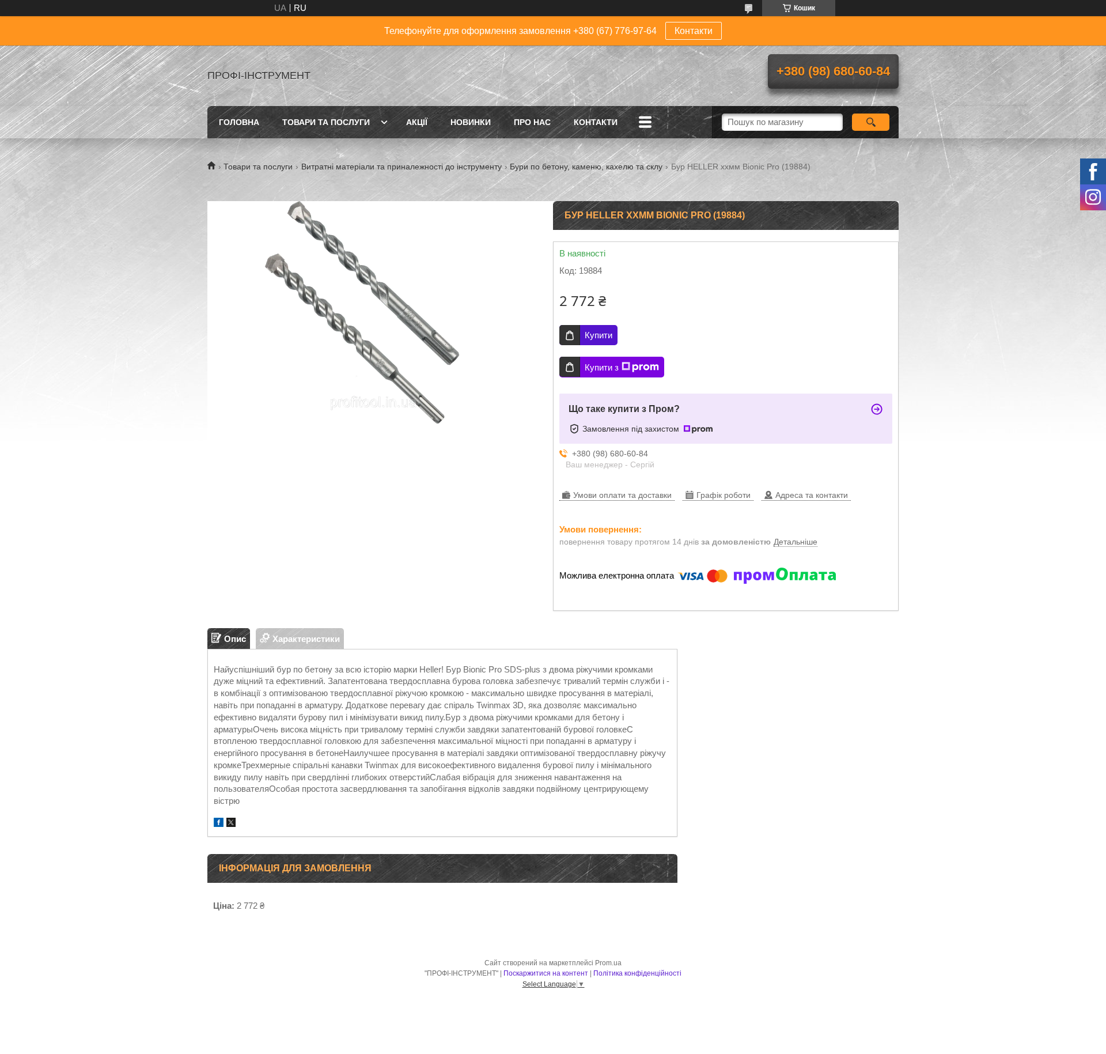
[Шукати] (870, 122)
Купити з (602, 367)
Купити (598, 335)
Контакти (694, 31)
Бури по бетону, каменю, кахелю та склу (586, 166)
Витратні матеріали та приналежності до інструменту (401, 166)
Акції (416, 122)
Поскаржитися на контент (545, 973)
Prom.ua (608, 963)
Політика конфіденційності (637, 973)
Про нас (532, 122)
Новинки (470, 122)
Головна (239, 122)
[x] (231, 824)
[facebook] (219, 824)
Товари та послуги (326, 122)
